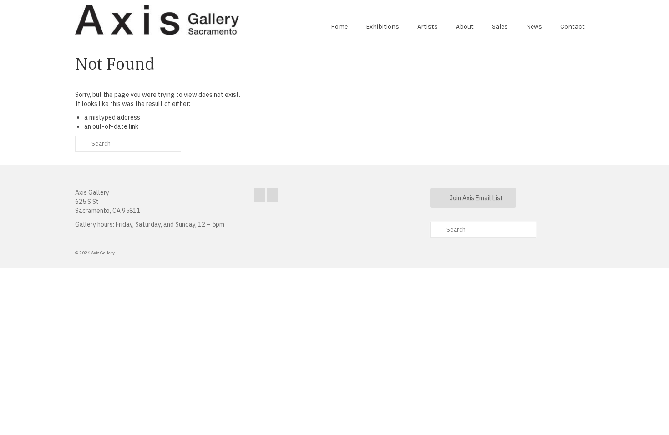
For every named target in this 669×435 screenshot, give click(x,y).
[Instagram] (272, 195)
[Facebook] (259, 195)
